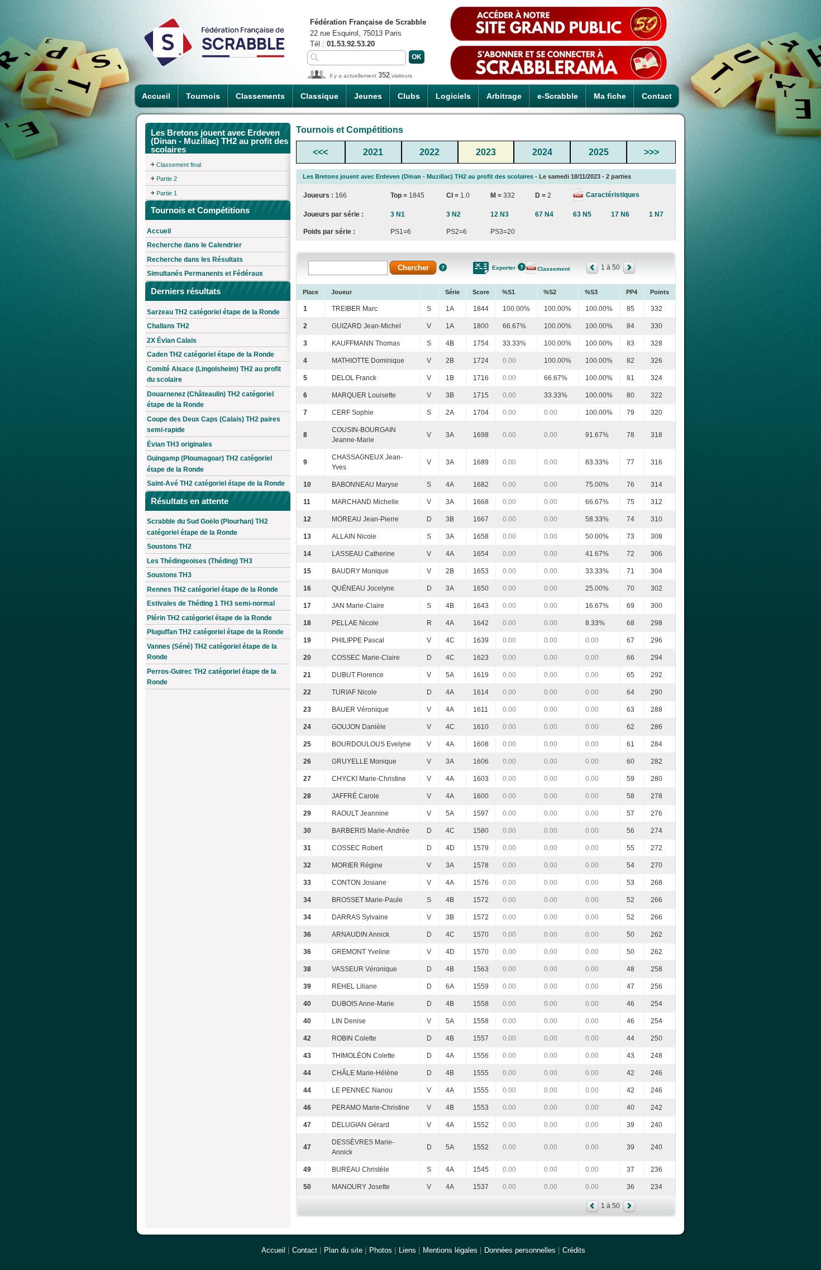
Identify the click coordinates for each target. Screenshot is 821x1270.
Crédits (573, 1250)
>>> (651, 152)
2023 (486, 152)
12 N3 (499, 214)
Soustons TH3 (169, 575)
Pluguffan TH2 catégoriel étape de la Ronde (215, 632)
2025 (599, 152)
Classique (319, 96)
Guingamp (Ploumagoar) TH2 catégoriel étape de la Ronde (209, 463)
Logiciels (453, 96)
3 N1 (397, 214)
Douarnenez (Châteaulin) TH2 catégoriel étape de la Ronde (210, 399)
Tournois (203, 96)
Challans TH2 (168, 326)
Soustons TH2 (169, 546)
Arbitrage (504, 96)
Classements (260, 96)
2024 (542, 152)
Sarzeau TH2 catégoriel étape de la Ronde (213, 312)
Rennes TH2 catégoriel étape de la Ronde (212, 589)
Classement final (178, 164)
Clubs (409, 96)
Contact (657, 96)
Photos (380, 1250)
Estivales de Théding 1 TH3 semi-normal (211, 603)
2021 (373, 152)
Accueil (156, 96)
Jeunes (368, 96)
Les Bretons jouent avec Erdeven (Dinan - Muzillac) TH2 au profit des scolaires (418, 176)
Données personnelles (520, 1250)
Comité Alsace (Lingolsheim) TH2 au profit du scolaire (214, 374)
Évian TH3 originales (179, 444)
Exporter (503, 268)
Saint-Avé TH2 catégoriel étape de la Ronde (216, 483)
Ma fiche (610, 96)
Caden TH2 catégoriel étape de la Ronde (210, 354)
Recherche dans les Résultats (195, 259)
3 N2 (453, 214)
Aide (442, 267)
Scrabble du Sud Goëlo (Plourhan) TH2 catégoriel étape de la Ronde (207, 526)
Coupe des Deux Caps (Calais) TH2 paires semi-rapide (213, 424)
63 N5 (582, 214)
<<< (320, 152)
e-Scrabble (557, 96)
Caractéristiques (611, 195)
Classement (553, 269)
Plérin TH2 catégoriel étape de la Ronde (209, 618)
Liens (407, 1250)
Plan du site (343, 1250)
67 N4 (544, 214)
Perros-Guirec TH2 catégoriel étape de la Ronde (211, 677)
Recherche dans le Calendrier (194, 245)
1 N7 (656, 214)
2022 (429, 152)
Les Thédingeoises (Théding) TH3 (199, 561)
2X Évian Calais (172, 340)
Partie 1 (166, 193)
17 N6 (620, 214)
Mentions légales (450, 1250)
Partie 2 (166, 178)
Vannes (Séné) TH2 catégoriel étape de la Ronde (212, 652)
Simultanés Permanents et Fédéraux (205, 273)
